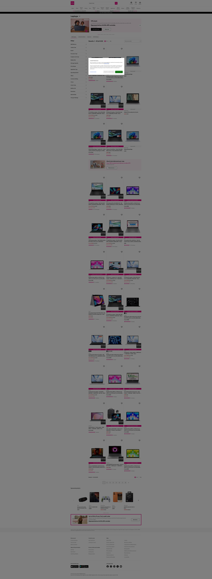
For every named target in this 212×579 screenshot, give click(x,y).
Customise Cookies (93, 71)
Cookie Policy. (106, 63)
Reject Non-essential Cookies (109, 71)
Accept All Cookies (119, 71)
